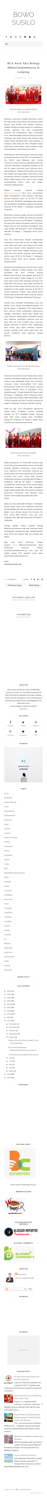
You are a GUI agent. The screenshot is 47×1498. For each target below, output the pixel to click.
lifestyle (7, 943)
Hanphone (8, 820)
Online (6, 886)
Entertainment (9, 815)
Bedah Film (8, 798)
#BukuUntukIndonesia (12, 193)
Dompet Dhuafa (10, 802)
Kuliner (7, 860)
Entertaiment (9, 811)
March (11, 1071)
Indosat (7, 829)
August (12, 1037)
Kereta (7, 851)
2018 (9, 1017)
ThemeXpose (25, 1489)
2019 (9, 1014)
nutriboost (8, 952)
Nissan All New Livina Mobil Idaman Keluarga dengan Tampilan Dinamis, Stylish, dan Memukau (27, 1417)
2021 (9, 1007)
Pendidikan (8, 895)
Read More (23, 709)
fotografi (7, 935)
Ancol (6, 793)
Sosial (6, 904)
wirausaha (8, 970)
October (12, 1030)
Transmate (8, 912)
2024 (9, 998)
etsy (35, 735)
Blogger (33, 1185)
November (13, 1027)
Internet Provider (10, 837)
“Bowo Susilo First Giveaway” (25, 1455)
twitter (23, 725)
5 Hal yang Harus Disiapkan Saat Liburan (23, 1055)
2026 (9, 991)
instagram (35, 725)
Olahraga (7, 882)
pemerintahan (9, 957)
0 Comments (11, 579)
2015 (9, 1077)
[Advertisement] (23, 1115)
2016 (9, 1074)
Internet (7, 833)
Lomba (6, 864)
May (10, 1064)
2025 (9, 994)
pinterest (10, 735)
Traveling (7, 917)
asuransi (7, 926)
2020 (9, 1011)
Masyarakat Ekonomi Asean (14, 873)
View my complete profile (24, 1278)
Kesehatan (8, 855)
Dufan (6, 807)
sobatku (7, 965)
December (13, 1024)
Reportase (8, 899)
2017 (9, 1021)
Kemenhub (8, 846)
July (10, 1058)
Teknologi (8, 908)
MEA (6, 868)
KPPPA (7, 842)
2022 (9, 1004)
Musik (6, 877)
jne (5, 939)
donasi (15, 545)
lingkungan (8, 948)
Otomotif (7, 890)
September (13, 1034)
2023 (9, 1001)
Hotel (6, 824)
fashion (7, 930)
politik (6, 961)
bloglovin (23, 735)
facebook (10, 725)
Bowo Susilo (23, 18)
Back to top (35, 1493)
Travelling (8, 921)
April (10, 1068)
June (11, 1061)
